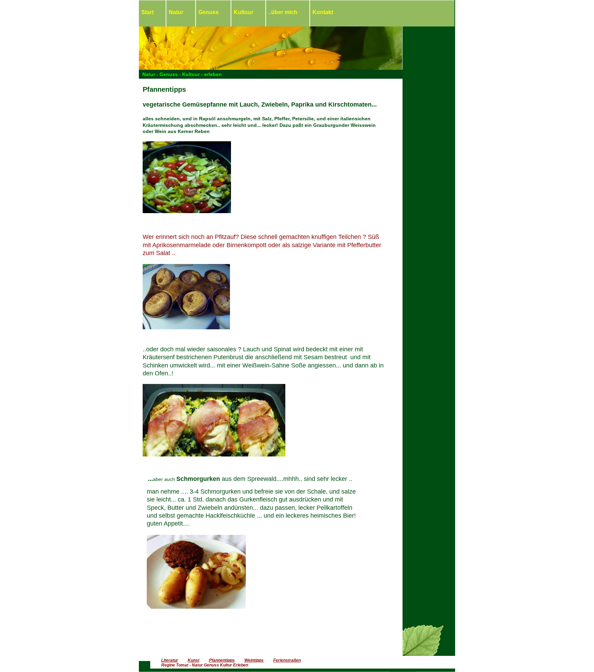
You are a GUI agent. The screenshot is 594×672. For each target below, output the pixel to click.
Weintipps (254, 660)
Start (147, 12)
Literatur (169, 660)
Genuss (208, 12)
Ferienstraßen (287, 660)
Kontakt (322, 12)
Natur (176, 12)
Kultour (243, 12)
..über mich (282, 12)
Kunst (193, 660)
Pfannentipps (222, 660)
